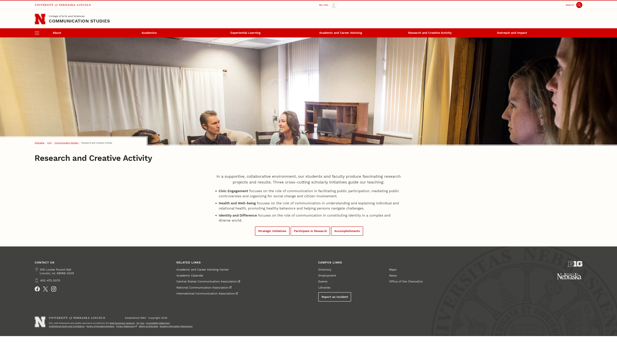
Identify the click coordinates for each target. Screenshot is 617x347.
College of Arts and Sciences (67, 16)
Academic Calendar (189, 275)
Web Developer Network (122, 323)
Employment (327, 275)
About (57, 32)
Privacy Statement (125, 326)
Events (322, 281)
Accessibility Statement (158, 323)
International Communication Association (205, 293)
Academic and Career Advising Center (202, 269)
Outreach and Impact (512, 32)
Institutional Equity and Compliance (67, 326)
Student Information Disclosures (176, 326)
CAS (49, 143)
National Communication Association (202, 287)
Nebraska (39, 143)
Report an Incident (335, 296)
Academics (149, 32)
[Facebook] (37, 289)
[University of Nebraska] (569, 276)
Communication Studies (79, 21)
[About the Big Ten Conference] (575, 264)
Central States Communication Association (206, 281)
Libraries (324, 287)
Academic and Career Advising (340, 32)
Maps (392, 269)
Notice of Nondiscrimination (100, 326)
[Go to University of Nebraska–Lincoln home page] (40, 19)
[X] (45, 289)
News (393, 275)
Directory (324, 269)
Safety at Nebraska (148, 326)
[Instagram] (53, 289)
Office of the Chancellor (406, 281)
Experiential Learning (245, 32)
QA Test (140, 323)
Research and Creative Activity (430, 32)
